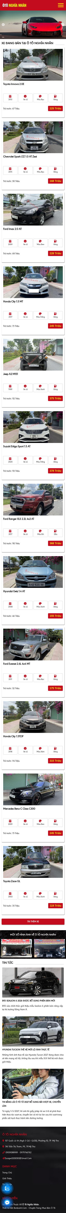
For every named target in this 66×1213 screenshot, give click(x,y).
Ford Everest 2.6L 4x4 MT (16, 663)
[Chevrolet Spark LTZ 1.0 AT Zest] (33, 137)
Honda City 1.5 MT (13, 301)
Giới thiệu (7, 1178)
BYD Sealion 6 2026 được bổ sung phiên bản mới (28, 1001)
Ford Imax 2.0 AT (12, 228)
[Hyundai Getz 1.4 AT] (33, 572)
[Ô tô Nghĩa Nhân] (14, 5)
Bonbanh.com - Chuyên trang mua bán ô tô (34, 1208)
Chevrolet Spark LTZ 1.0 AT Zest (20, 156)
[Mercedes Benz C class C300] (33, 789)
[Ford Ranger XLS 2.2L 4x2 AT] (33, 499)
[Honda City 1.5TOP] (33, 717)
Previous (3, 24)
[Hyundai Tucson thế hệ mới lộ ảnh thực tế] (33, 1031)
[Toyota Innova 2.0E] (33, 65)
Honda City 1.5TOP (13, 736)
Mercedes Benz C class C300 (19, 808)
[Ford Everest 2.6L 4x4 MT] (33, 644)
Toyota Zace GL (11, 881)
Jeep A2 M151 (10, 374)
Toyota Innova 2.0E (13, 84)
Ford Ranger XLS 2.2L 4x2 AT (18, 518)
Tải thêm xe (33, 921)
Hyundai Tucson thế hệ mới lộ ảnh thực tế (25, 1049)
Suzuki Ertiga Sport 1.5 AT (16, 446)
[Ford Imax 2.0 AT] (33, 210)
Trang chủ (7, 1172)
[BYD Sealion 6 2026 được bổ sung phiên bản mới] (33, 982)
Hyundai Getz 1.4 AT (14, 591)
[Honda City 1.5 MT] (33, 282)
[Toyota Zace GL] (33, 862)
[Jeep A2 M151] (33, 355)
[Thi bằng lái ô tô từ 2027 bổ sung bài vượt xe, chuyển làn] (33, 1084)
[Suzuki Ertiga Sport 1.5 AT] (33, 427)
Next (62, 24)
